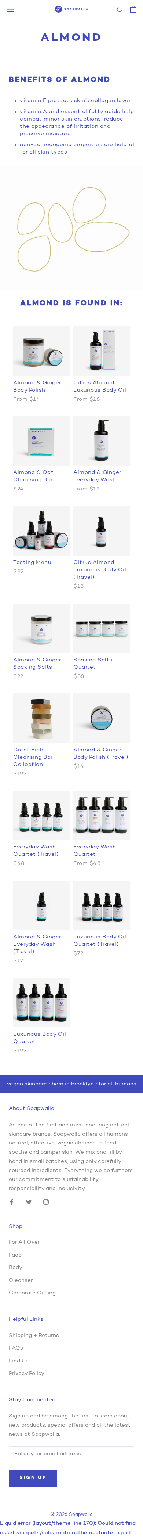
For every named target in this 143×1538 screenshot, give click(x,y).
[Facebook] (11, 1202)
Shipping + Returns (34, 1335)
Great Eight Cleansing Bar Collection (33, 757)
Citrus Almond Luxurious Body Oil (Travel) (99, 570)
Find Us (19, 1361)
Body (15, 1268)
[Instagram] (46, 1202)
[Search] (120, 9)
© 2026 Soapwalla (72, 1514)
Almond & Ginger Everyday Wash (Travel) (37, 944)
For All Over (24, 1242)
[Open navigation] (10, 9)
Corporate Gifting (32, 1293)
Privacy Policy (26, 1373)
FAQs (16, 1348)
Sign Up (32, 1478)
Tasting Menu (32, 562)
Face (15, 1255)
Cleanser (21, 1280)
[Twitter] (29, 1202)
